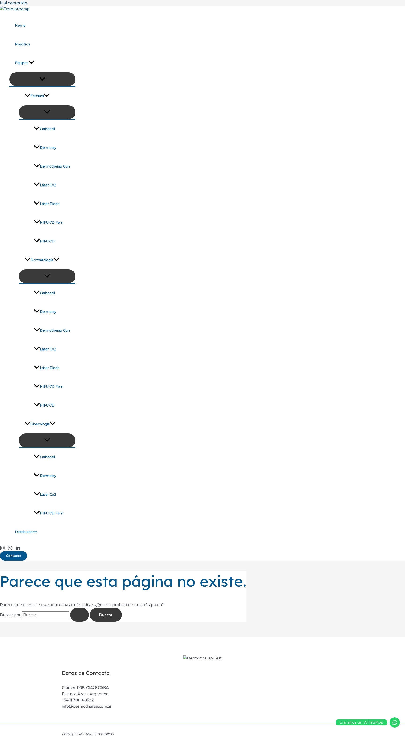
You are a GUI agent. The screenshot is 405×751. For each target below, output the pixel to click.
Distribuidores (26, 532)
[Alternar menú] (42, 79)
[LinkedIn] (17, 549)
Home (20, 25)
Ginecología (40, 424)
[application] (31, 63)
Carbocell (47, 129)
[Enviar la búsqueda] (79, 615)
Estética (37, 96)
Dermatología (41, 260)
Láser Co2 (48, 185)
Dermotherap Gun (55, 166)
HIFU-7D (47, 241)
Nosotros (22, 44)
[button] (13, 556)
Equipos (21, 63)
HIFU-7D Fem (51, 222)
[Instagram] (2, 549)
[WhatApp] (10, 549)
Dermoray (48, 148)
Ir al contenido (13, 3)
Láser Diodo (50, 204)
